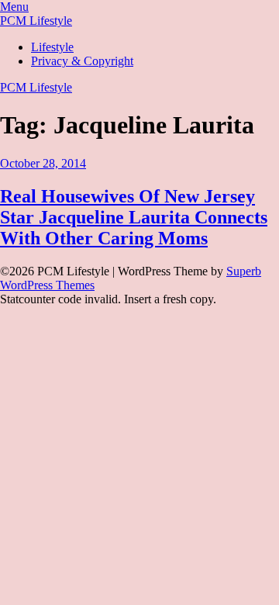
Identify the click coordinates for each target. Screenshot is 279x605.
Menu (14, 6)
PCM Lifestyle (36, 20)
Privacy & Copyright (82, 60)
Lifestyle (52, 47)
